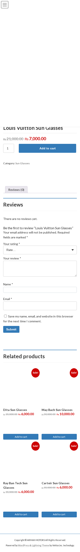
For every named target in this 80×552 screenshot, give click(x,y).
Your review (12, 258)
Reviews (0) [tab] (16, 189)
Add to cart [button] (21, 436)
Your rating (11, 244)
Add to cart (47, 148)
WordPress (23, 545)
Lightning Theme (40, 545)
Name (8, 284)
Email (7, 299)
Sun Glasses (22, 163)
